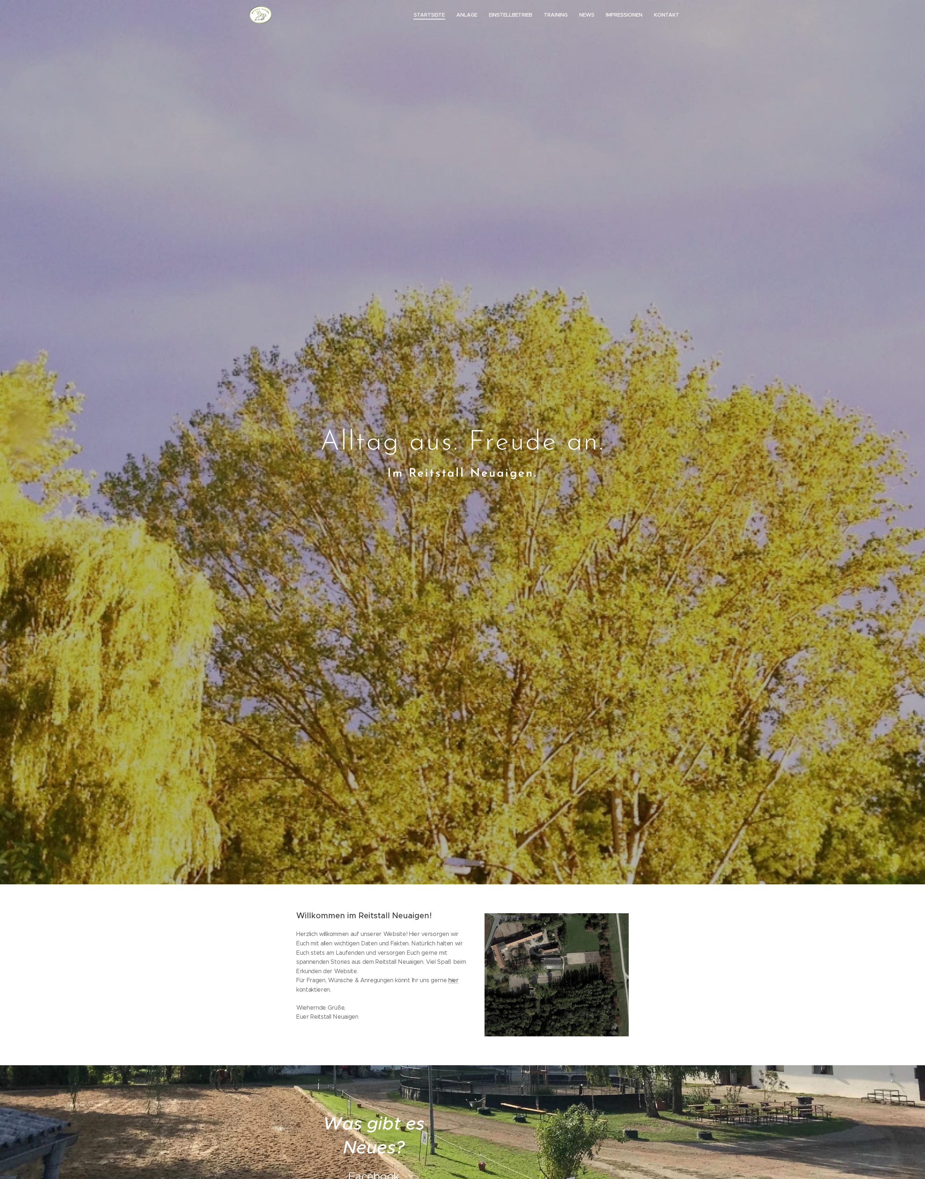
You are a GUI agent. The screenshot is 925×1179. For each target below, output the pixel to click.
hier (453, 980)
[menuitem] (431, 15)
